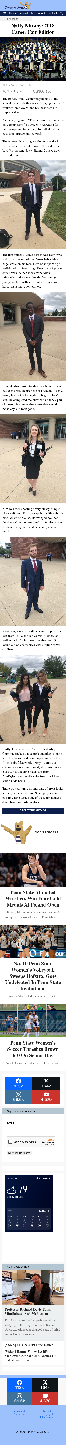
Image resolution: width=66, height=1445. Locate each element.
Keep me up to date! (19, 1153)
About (41, 13)
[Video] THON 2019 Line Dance (29, 1344)
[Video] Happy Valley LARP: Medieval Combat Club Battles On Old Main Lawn (31, 1356)
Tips (33, 13)
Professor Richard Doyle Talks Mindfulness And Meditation (28, 1311)
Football (52, 13)
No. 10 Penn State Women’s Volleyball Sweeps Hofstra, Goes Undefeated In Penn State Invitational (33, 976)
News (12, 13)
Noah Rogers (14, 91)
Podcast (23, 13)
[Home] (18, 8)
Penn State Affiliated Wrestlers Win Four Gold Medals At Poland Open (33, 898)
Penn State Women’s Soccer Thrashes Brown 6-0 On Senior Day (33, 1049)
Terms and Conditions (19, 1412)
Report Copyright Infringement (47, 1414)
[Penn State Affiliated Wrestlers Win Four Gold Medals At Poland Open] (33, 885)
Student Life (11, 19)
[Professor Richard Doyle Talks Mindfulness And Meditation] (33, 1305)
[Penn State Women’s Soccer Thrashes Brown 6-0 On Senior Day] (33, 1036)
